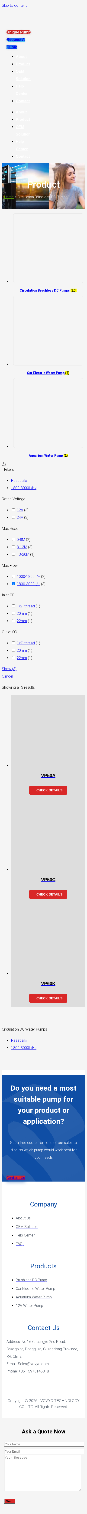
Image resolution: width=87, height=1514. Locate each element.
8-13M (22, 547)
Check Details (49, 790)
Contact (23, 101)
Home (9, 197)
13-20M (23, 554)
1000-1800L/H (28, 576)
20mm (22, 613)
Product (23, 64)
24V (20, 517)
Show (9, 669)
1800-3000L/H (28, 584)
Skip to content (14, 5)
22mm (22, 621)
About (21, 57)
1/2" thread (26, 606)
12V (20, 510)
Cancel (7, 676)
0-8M (21, 539)
